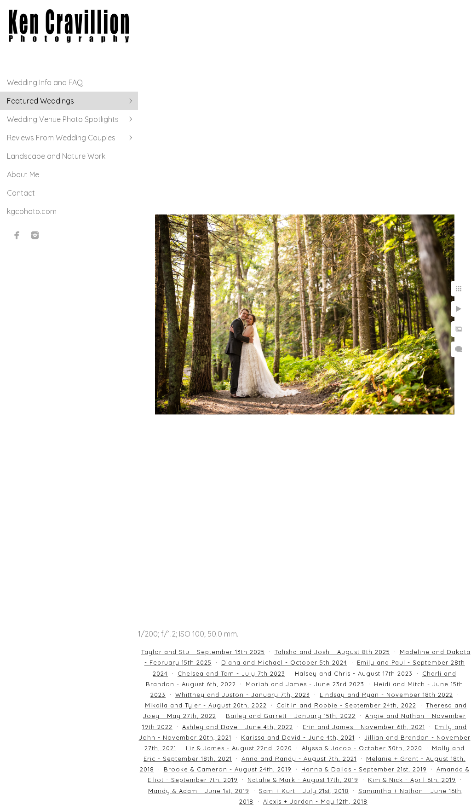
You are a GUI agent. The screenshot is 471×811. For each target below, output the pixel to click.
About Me (23, 174)
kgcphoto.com (32, 211)
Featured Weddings (40, 100)
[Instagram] (35, 235)
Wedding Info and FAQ (45, 82)
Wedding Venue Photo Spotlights (63, 119)
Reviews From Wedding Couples (61, 137)
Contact (21, 192)
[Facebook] (17, 235)
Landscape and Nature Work (56, 156)
